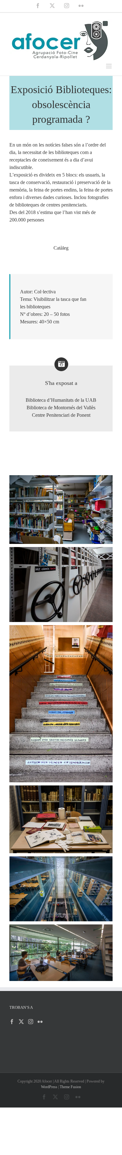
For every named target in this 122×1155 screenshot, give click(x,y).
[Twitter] (21, 1021)
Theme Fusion (70, 1087)
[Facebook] (11, 1021)
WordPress (49, 1087)
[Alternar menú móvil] (109, 66)
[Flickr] (40, 1021)
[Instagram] (30, 1021)
